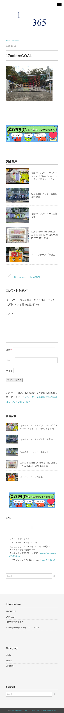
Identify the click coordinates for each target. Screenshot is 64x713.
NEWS (9, 661)
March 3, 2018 (48, 560)
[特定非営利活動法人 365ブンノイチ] (32, 13)
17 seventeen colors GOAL (27, 277)
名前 (9, 350)
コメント (10, 313)
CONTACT (10, 617)
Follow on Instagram (33, 533)
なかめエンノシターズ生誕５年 (34, 452)
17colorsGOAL (17, 41)
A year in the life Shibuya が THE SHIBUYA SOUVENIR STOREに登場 (44, 234)
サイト (9, 370)
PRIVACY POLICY (14, 622)
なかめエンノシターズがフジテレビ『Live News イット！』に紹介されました (44, 175)
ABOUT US (11, 611)
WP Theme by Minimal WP (46, 710)
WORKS (10, 666)
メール (10, 360)
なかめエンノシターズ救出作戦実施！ (37, 439)
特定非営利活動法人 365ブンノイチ (22, 710)
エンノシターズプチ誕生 (43, 254)
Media (8, 655)
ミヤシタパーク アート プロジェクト (22, 627)
